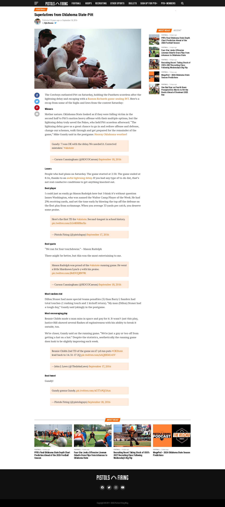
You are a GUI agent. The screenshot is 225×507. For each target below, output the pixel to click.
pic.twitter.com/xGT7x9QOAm (93, 390)
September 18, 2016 (110, 159)
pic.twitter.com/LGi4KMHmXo (69, 223)
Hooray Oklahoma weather (110, 134)
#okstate (69, 148)
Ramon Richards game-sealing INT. (109, 98)
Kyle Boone (48, 23)
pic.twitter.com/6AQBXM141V (98, 355)
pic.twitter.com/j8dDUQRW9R (69, 273)
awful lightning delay (79, 178)
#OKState (117, 351)
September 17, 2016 (98, 234)
